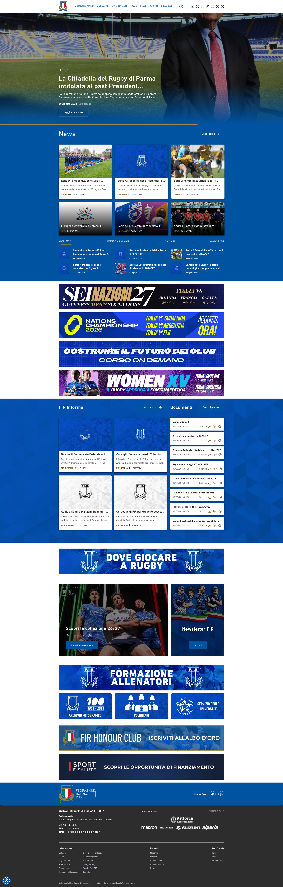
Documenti (88, 860)
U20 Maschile (156, 860)
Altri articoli (150, 407)
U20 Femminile (157, 864)
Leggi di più (208, 133)
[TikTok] (207, 6)
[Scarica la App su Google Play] (221, 794)
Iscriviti (198, 645)
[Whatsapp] (222, 6)
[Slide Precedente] (60, 70)
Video (214, 856)
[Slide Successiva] (68, 70)
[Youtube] (212, 6)
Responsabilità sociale (68, 872)
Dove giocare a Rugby (92, 853)
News (152, 868)
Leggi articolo (71, 112)
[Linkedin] (217, 6)
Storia (61, 856)
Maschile (154, 853)
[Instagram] (202, 6)
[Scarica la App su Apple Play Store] (212, 794)
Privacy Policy (95, 883)
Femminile (154, 856)
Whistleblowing (128, 883)
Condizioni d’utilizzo (79, 883)
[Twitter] (197, 6)
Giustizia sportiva (90, 856)
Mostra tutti (215, 810)
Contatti (86, 872)
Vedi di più (209, 407)
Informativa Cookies (111, 883)
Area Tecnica (64, 864)
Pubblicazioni (217, 860)
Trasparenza (64, 868)
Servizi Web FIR (90, 868)
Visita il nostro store (81, 645)
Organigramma (65, 860)
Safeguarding (89, 864)
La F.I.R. (62, 853)
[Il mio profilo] (181, 6)
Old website (64, 883)
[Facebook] (192, 6)
